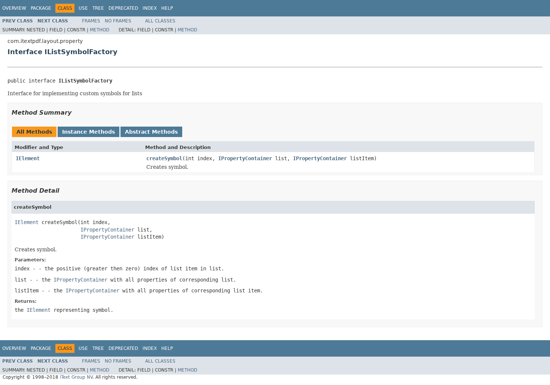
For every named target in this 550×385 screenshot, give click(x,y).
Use (83, 8)
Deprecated (123, 8)
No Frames (118, 21)
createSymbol (164, 158)
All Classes (160, 21)
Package (41, 8)
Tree (98, 8)
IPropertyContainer (245, 158)
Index (150, 8)
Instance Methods (88, 132)
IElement (28, 158)
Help (167, 8)
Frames (91, 21)
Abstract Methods (151, 132)
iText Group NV (76, 377)
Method (99, 29)
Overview (14, 8)
